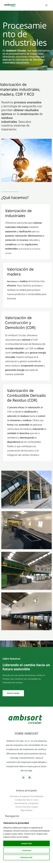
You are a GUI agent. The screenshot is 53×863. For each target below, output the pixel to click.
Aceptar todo (26, 843)
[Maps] (23, 777)
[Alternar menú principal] (46, 5)
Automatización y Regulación (26, 803)
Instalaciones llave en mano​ (26, 800)
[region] (26, 841)
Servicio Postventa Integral (26, 807)
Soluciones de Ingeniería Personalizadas (26, 796)
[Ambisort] (10, 5)
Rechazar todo (26, 857)
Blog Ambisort (26, 810)
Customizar (26, 850)
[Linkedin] (29, 777)
